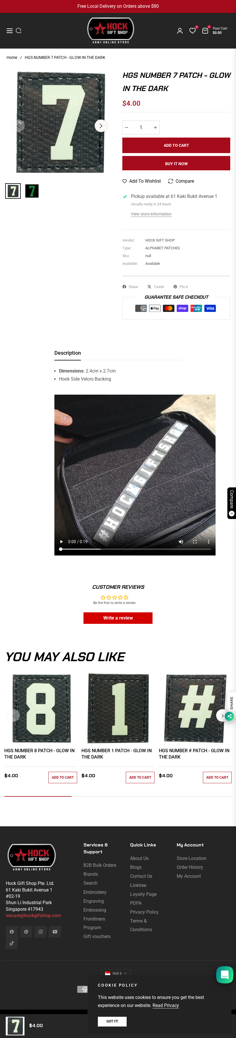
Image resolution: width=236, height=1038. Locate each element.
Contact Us (141, 876)
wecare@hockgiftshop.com (33, 915)
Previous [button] (18, 125)
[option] (60, 122)
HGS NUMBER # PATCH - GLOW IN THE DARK (194, 754)
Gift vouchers (97, 936)
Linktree (138, 885)
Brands (90, 874)
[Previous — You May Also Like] (13, 715)
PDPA (136, 903)
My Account (189, 876)
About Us (139, 858)
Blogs (136, 867)
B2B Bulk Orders (99, 865)
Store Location (191, 858)
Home (12, 57)
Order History (190, 867)
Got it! (112, 1021)
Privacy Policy (144, 912)
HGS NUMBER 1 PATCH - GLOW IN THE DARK (116, 754)
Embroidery (94, 892)
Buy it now (176, 163)
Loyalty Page (143, 894)
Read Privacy (166, 1005)
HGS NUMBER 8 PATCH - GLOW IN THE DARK (39, 754)
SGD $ (117, 973)
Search (90, 883)
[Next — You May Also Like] (222, 715)
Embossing (94, 910)
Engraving (93, 901)
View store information (151, 214)
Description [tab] (67, 353)
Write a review (118, 618)
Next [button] (101, 125)
